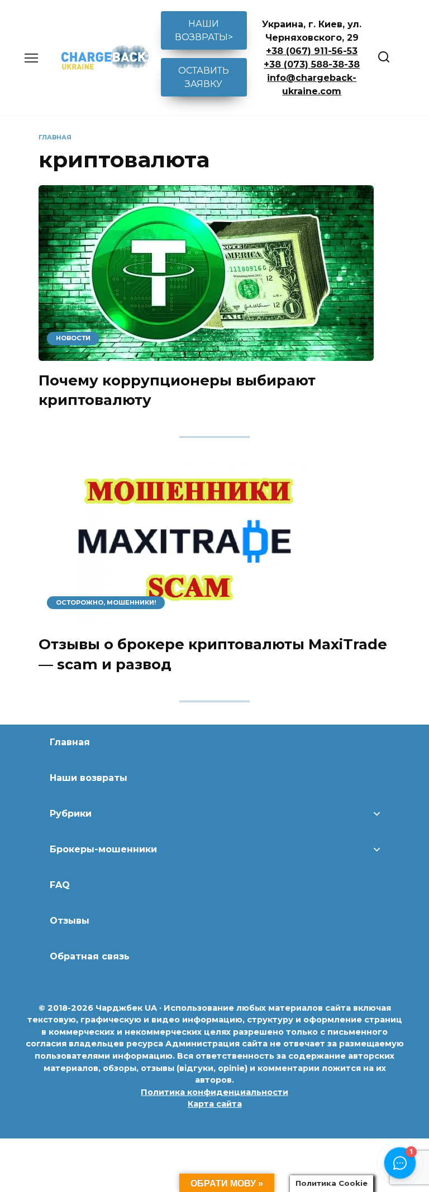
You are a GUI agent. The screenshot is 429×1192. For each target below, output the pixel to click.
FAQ (60, 885)
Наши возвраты (88, 778)
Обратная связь (90, 956)
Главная (70, 742)
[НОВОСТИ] (206, 354)
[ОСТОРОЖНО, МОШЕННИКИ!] (192, 618)
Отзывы (69, 920)
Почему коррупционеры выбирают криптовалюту (177, 389)
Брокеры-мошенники (103, 849)
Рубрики (71, 813)
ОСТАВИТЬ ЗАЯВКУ (203, 77)
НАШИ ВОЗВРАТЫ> (204, 30)
